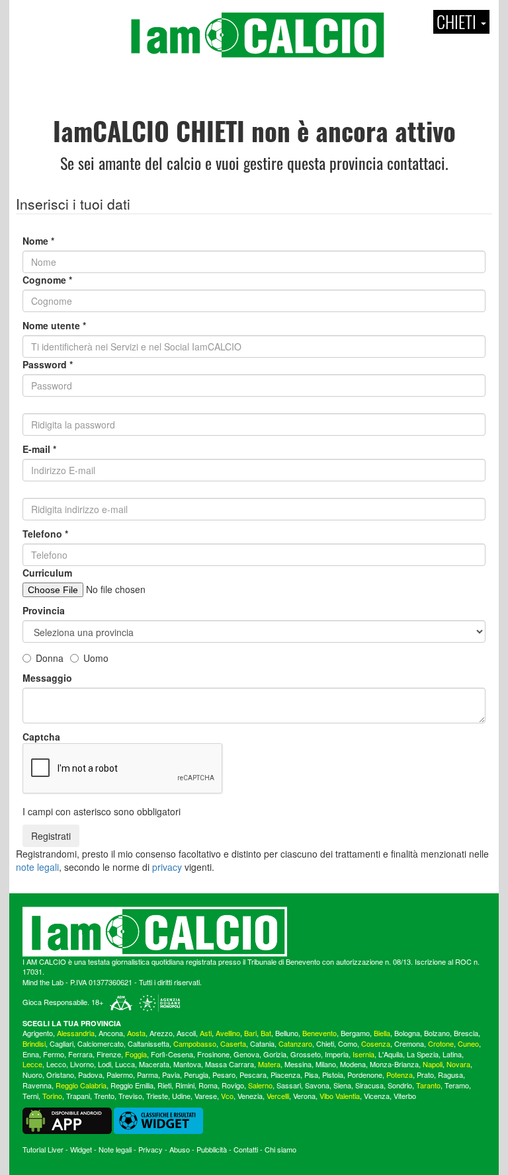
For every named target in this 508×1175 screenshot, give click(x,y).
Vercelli (278, 1095)
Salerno (260, 1085)
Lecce (32, 1064)
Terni (30, 1095)
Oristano (60, 1074)
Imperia (337, 1054)
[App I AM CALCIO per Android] (67, 1119)
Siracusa (369, 1085)
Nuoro (32, 1074)
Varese (205, 1095)
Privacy (150, 1149)
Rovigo (233, 1085)
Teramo (456, 1085)
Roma (208, 1085)
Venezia (250, 1095)
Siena (342, 1085)
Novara (458, 1064)
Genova (246, 1054)
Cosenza (375, 1043)
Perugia (196, 1074)
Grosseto (305, 1054)
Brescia (466, 1033)
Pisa (311, 1074)
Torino (52, 1095)
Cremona (409, 1043)
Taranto (428, 1085)
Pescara (253, 1074)
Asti (206, 1033)
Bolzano (437, 1033)
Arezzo (161, 1033)
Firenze (109, 1054)
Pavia (171, 1074)
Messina (298, 1064)
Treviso (130, 1095)
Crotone (441, 1043)
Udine (181, 1095)
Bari (250, 1033)
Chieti (325, 1043)
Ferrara (80, 1054)
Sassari (288, 1085)
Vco (227, 1095)
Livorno (82, 1064)
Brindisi (34, 1043)
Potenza (399, 1074)
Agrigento (37, 1033)
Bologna (407, 1033)
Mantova (187, 1064)
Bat (266, 1033)
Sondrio (400, 1085)
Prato (425, 1074)
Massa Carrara (229, 1064)
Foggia (136, 1054)
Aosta (136, 1033)
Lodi (104, 1064)
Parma (147, 1074)
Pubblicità (211, 1149)
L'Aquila (390, 1054)
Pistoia (332, 1074)
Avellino (228, 1033)
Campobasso (194, 1043)
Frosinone (213, 1054)
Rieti (164, 1085)
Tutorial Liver (43, 1149)
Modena (353, 1064)
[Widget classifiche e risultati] (158, 1119)
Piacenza (285, 1074)
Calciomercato (100, 1043)
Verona (304, 1095)
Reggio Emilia (131, 1085)
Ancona (111, 1033)
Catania (262, 1043)
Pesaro (223, 1074)
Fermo (53, 1054)
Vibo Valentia (339, 1095)
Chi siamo (280, 1149)
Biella (382, 1033)
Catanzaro (295, 1043)
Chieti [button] (458, 22)
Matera (269, 1064)
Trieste (157, 1095)
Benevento (319, 1033)
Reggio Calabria (81, 1085)
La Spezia (423, 1054)
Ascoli (186, 1033)
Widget (81, 1149)
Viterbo (405, 1095)
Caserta (233, 1043)
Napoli (433, 1064)
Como (347, 1043)
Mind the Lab (43, 982)
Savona (317, 1085)
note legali (37, 866)
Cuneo (468, 1043)
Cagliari (61, 1043)
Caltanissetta (148, 1043)
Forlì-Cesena (172, 1054)
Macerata (154, 1064)
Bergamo (355, 1033)
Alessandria (76, 1033)
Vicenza (377, 1095)
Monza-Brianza (394, 1064)
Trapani (78, 1095)
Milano (326, 1064)
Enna (30, 1054)
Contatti (245, 1149)
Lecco (56, 1064)
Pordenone (364, 1074)
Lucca (125, 1064)
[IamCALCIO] (254, 932)
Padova (90, 1074)
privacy (167, 866)
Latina (452, 1054)
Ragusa (450, 1074)
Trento (104, 1095)
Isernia (363, 1054)
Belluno (286, 1033)
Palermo (119, 1074)
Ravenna (37, 1085)
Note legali (115, 1149)
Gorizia (274, 1054)
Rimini (184, 1085)
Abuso (179, 1149)
